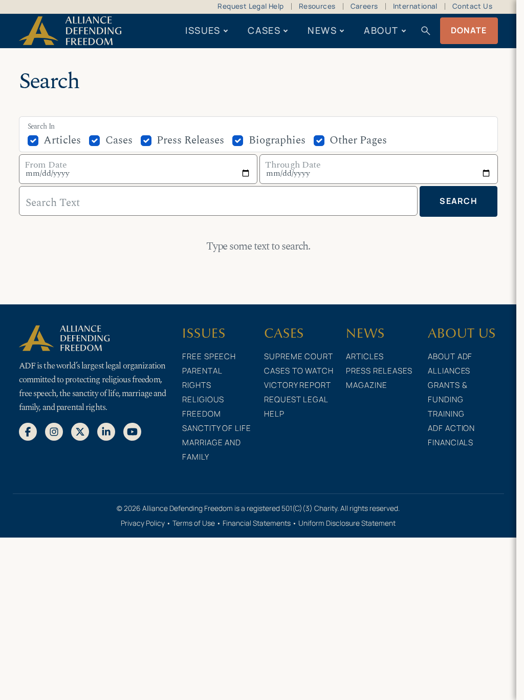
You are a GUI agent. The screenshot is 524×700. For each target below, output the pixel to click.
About (381, 30)
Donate (469, 30)
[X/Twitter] (80, 431)
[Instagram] (54, 431)
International (415, 6)
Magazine (366, 385)
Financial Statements (257, 523)
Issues (203, 30)
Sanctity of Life (216, 428)
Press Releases (190, 140)
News (322, 30)
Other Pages (358, 140)
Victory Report (297, 385)
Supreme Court (298, 356)
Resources (317, 6)
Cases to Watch (298, 370)
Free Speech (209, 356)
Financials (450, 442)
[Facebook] (28, 431)
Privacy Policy (143, 523)
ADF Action (451, 428)
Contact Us (472, 6)
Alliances (449, 370)
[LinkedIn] (106, 431)
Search (458, 201)
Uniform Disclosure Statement (347, 523)
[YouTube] (132, 431)
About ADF (450, 356)
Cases (264, 30)
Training (446, 413)
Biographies (277, 140)
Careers (364, 6)
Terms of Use (193, 523)
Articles (62, 140)
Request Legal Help (250, 6)
